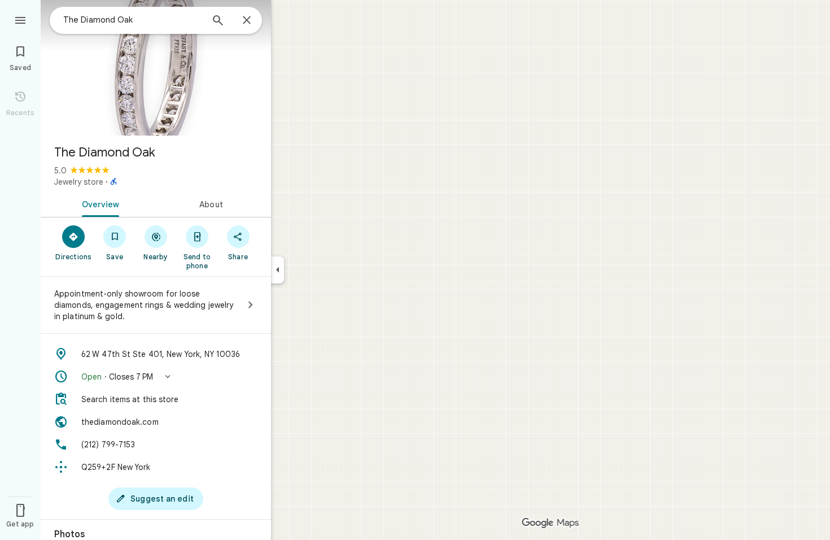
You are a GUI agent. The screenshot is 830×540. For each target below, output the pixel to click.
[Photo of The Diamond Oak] (156, 68)
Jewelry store (78, 182)
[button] (156, 376)
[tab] (98, 203)
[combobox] (132, 20)
